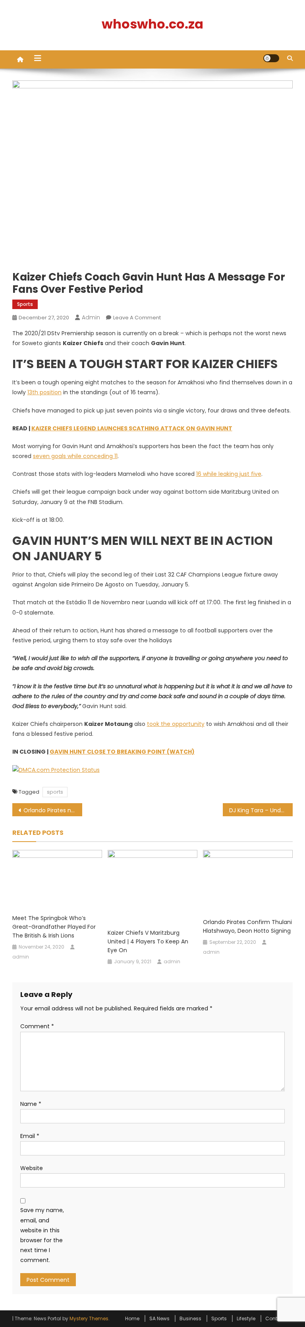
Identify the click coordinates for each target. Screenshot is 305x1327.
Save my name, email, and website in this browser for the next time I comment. (42, 1235)
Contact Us (279, 1318)
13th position (44, 392)
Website (31, 1168)
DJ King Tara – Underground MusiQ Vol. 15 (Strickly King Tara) (261, 810)
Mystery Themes (88, 1318)
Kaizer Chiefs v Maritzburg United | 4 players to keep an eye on (148, 941)
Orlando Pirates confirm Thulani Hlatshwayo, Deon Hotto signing (247, 926)
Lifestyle (246, 1318)
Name (30, 1104)
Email (29, 1136)
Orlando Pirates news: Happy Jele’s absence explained (53, 810)
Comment (37, 1026)
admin (91, 317)
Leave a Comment (137, 317)
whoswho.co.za (152, 24)
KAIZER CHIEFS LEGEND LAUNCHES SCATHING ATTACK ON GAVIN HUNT (131, 428)
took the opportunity (176, 724)
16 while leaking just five (228, 474)
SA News (159, 1318)
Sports (25, 304)
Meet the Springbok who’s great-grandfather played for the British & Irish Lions (54, 926)
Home (132, 1318)
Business (190, 1318)
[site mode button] (271, 58)
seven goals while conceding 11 (75, 456)
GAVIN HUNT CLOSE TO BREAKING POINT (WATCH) (122, 752)
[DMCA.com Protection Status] (56, 770)
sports (55, 792)
